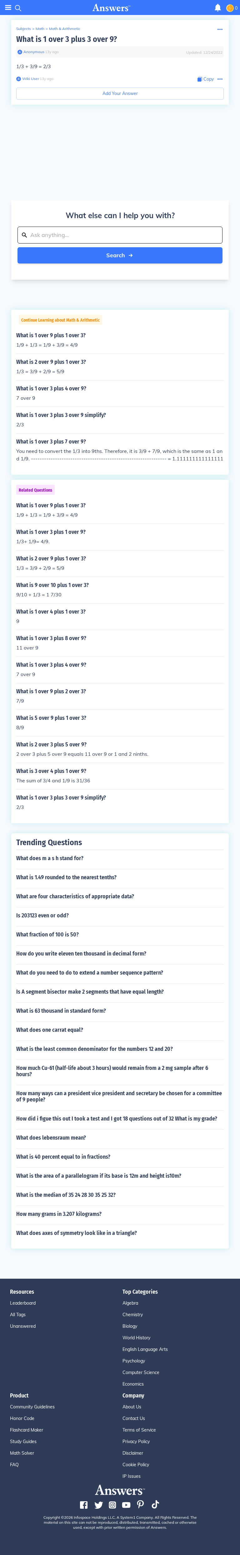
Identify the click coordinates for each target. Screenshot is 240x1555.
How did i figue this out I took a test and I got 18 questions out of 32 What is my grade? (116, 1118)
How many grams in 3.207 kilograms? (59, 1214)
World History (136, 1338)
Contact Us (133, 1418)
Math (40, 28)
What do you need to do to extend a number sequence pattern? (89, 972)
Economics (133, 1384)
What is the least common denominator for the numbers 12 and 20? (94, 1049)
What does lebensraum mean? (51, 1137)
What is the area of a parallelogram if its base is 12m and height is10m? (98, 1175)
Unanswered (23, 1326)
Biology (129, 1326)
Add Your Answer (120, 93)
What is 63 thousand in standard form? (61, 1010)
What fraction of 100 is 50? (47, 934)
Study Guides (23, 1441)
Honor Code (22, 1418)
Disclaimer (132, 1453)
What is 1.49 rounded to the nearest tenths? (66, 877)
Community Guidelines (32, 1407)
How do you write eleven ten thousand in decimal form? (81, 953)
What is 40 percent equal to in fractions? (63, 1156)
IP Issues (131, 1476)
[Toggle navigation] (8, 7)
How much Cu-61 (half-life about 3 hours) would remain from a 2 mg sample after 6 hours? (112, 1071)
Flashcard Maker (26, 1430)
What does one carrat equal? (49, 1029)
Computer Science (140, 1372)
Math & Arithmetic (64, 28)
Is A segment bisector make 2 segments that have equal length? (90, 991)
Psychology (133, 1361)
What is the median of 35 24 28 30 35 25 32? (66, 1194)
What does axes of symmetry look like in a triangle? (76, 1233)
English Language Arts (145, 1349)
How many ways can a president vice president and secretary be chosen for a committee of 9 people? (119, 1096)
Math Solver (22, 1453)
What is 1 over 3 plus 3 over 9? (66, 39)
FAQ (14, 1464)
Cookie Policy (135, 1464)
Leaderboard (23, 1303)
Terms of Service (139, 1430)
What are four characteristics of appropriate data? (75, 896)
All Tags (18, 1314)
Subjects (23, 28)
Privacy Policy (136, 1441)
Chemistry (132, 1314)
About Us (131, 1407)
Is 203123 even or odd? (42, 915)
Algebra (130, 1303)
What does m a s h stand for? (49, 858)
